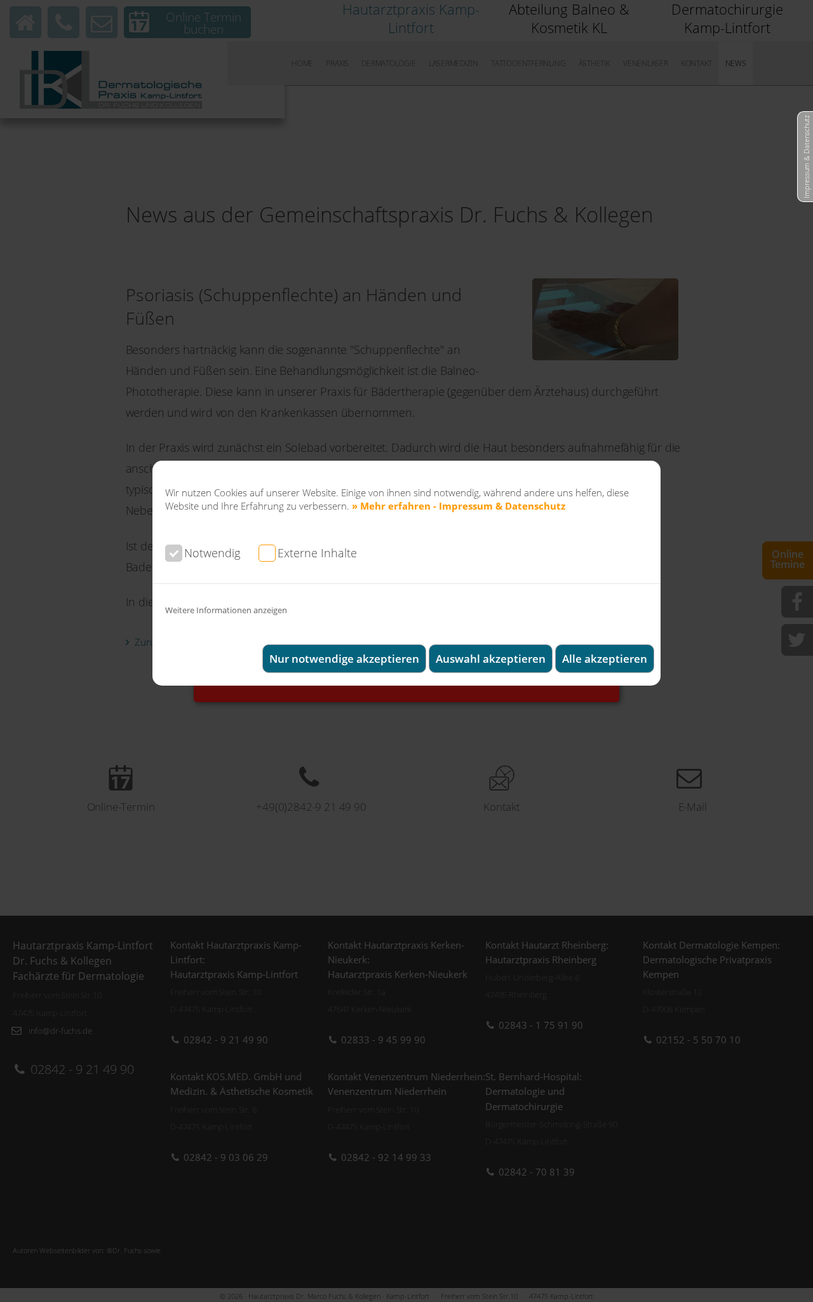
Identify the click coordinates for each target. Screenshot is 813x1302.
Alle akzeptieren (604, 658)
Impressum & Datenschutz (806, 156)
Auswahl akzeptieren (491, 658)
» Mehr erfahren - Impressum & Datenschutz (458, 505)
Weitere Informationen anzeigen (226, 610)
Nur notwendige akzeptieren (344, 658)
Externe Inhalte (317, 552)
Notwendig (212, 552)
